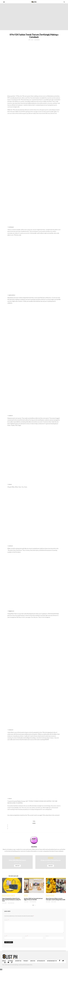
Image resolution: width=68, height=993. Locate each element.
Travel (12, 895)
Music (48, 895)
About (4, 960)
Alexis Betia (34, 846)
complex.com (11, 415)
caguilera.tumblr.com (12, 295)
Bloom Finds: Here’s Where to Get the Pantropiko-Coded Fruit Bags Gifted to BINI (55, 899)
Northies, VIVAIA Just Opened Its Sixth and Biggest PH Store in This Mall (33, 899)
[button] (33, 905)
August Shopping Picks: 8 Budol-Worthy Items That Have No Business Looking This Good (11, 899)
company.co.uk (11, 729)
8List (20, 862)
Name (5, 936)
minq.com (10, 484)
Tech (8, 895)
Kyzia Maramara (33, 901)
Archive (32, 960)
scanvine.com (11, 545)
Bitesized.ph (41, 960)
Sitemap (10, 960)
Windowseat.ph (52, 960)
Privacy (25, 960)
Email (26, 936)
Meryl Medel (53, 901)
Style (4, 895)
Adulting (17, 857)
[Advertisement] (34, 979)
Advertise (18, 960)
